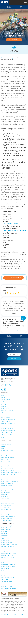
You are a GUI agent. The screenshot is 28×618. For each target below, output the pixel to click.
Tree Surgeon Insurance (6, 581)
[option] (18, 6)
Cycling (3, 448)
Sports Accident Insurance (7, 432)
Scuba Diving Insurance (6, 501)
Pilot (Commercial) (5, 568)
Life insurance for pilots (6, 585)
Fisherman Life (4, 533)
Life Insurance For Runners (7, 470)
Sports (13, 58)
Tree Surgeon (4, 579)
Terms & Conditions (5, 614)
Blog (8, 58)
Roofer (3, 572)
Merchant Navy (4, 535)
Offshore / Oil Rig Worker (7, 538)
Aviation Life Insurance (6, 442)
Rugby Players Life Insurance (8, 516)
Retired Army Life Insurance (7, 546)
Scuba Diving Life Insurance (7, 500)
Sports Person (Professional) (7, 577)
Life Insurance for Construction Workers (10, 561)
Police (2, 570)
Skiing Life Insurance (6, 509)
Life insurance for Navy (6, 542)
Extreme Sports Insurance (7, 410)
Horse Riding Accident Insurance (8, 476)
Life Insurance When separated (8, 419)
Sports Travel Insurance (6, 414)
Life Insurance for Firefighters (8, 564)
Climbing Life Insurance (6, 511)
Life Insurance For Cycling (7, 450)
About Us (3, 397)
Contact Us (13, 354)
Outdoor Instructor (5, 540)
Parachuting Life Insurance (7, 490)
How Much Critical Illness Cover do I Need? (10, 425)
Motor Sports (4, 463)
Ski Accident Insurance (6, 505)
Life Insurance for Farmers (7, 562)
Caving (3, 446)
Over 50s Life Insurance (6, 434)
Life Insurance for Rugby (7, 518)
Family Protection (5, 408)
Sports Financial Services (4, 2)
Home (3, 58)
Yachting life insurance (6, 520)
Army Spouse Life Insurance (7, 548)
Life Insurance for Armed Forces (8, 566)
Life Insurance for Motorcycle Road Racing (11, 472)
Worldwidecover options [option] (14, 50)
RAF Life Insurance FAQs (6, 586)
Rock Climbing (4, 496)
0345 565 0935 (6, 384)
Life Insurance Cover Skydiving (8, 489)
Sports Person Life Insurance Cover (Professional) (12, 512)
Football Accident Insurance (7, 477)
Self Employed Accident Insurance (9, 428)
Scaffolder (3, 575)
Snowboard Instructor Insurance (8, 588)
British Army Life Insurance (7, 555)
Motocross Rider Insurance (10, 223)
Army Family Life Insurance (7, 551)
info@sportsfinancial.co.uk (11, 385)
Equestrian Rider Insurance (7, 455)
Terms (3, 615)
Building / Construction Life (7, 527)
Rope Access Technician (6, 573)
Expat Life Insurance (5, 412)
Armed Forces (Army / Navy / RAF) (9, 526)
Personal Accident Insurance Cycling (9, 481)
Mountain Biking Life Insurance (8, 466)
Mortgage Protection (6, 402)
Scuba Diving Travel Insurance (8, 503)
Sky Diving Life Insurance (7, 487)
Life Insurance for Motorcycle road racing (14, 230)
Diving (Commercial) (6, 529)
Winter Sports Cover (6, 421)
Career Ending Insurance (7, 483)
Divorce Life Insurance (6, 417)
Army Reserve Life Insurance (7, 557)
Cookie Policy (21, 614)
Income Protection (5, 404)
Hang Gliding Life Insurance (7, 457)
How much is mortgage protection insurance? (11, 426)
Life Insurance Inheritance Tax (8, 430)
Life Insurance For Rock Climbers (8, 474)
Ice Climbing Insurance (6, 485)
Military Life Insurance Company (8, 553)
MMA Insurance (4, 494)
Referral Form (4, 415)
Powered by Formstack (21, 330)
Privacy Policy (14, 614)
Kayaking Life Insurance (6, 459)
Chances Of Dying (5, 399)
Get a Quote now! (13, 39)
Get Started (13, 358)
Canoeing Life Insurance (6, 444)
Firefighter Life (4, 531)
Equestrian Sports (5, 453)
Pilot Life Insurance (5, 492)
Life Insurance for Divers (6, 452)
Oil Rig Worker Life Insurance (8, 559)
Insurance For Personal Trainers (8, 537)
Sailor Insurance (5, 498)
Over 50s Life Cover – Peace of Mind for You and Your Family (13, 437)
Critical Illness (4, 406)
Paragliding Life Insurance (7, 468)
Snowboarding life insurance (7, 514)
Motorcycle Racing (5, 461)
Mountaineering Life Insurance (8, 465)
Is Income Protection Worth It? (8, 423)
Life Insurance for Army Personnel (9, 544)
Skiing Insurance (5, 507)
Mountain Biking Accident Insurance (9, 479)
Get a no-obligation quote (12, 277)
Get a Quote (4, 395)
